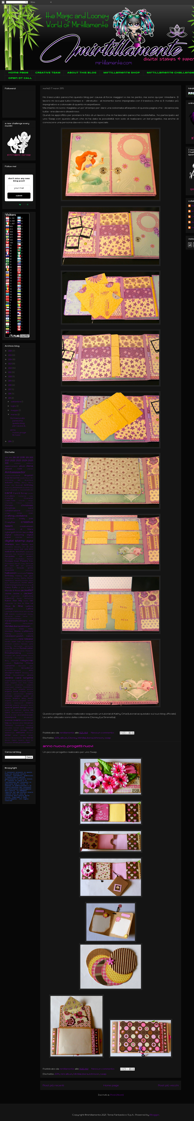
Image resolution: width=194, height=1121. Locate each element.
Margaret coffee (12, 616)
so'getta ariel (21, 680)
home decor (27, 582)
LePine (29, 609)
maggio (15, 410)
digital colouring (14, 535)
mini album (66, 1074)
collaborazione (12, 510)
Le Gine (17, 603)
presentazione (18, 651)
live (32, 611)
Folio (31, 561)
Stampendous (17, 712)
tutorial (29, 728)
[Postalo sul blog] (124, 732)
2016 (10, 394)
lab (31, 600)
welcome (20, 732)
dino (18, 544)
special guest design (16, 707)
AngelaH (28, 475)
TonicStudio (19, 725)
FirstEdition (20, 559)
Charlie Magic (26, 500)
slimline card (13, 678)
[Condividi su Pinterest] (132, 732)
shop (7, 675)
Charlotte (8, 503)
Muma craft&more (23, 631)
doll (31, 544)
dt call (30, 547)
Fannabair (9, 559)
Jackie (8, 593)
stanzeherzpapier (25, 715)
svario (17, 720)
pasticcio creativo (12, 644)
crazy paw (26, 518)
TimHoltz (9, 725)
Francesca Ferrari (12, 563)
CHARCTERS (10, 500)
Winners (30, 732)
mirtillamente (10, 629)
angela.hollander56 (12, 475)
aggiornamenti (11, 466)
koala (26, 600)
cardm (30, 493)
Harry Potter (27, 578)
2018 (10, 385)
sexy (31, 670)
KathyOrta (28, 598)
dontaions (9, 547)
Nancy (8, 633)
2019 (10, 381)
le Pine (18, 606)
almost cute (13, 469)
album (63, 737)
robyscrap (26, 660)
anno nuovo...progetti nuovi (68, 746)
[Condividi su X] (127, 732)
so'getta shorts (11, 700)
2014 (57, 1074)
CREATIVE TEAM (47, 73)
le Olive (25, 603)
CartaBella (10, 496)
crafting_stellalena (16, 516)
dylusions (9, 549)
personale (29, 646)
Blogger (154, 1114)
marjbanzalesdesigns (16, 621)
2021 (10, 372)
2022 (10, 368)
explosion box (10, 554)
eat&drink (10, 551)
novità (7, 641)
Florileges (9, 561)
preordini (8, 651)
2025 (10, 355)
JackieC (28, 593)
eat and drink (26, 549)
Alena (29, 466)
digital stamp (15, 540)
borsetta (26, 487)
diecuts (26, 532)
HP (23, 585)
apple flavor (25, 478)
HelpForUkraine (21, 580)
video (16, 730)
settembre (16, 402)
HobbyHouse (15, 582)
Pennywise (18, 646)
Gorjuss (20, 568)
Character (28, 498)
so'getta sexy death (23, 698)
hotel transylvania (13, 585)
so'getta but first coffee (21, 682)
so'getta (28, 678)
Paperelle (29, 641)
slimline (30, 675)
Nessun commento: (103, 732)
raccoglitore (19, 658)
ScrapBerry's (27, 668)
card (8, 492)
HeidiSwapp (9, 580)
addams (29, 463)
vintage (23, 730)
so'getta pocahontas (14, 694)
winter (8, 735)
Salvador (22, 666)
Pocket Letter (26, 648)
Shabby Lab (27, 673)
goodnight (9, 568)
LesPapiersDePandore (14, 611)
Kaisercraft (9, 598)
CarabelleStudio (26, 490)
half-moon (29, 570)
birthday (28, 485)
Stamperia (29, 712)
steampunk (10, 717)
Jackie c (17, 593)
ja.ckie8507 (27, 590)
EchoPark (20, 551)
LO (6, 614)
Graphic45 (9, 570)
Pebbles (24, 644)
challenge (9, 498)
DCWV (19, 532)
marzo (14, 414)
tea (10, 723)
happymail (9, 578)
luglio (14, 406)
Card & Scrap (20, 493)
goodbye (29, 565)
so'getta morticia (26, 691)
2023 (10, 364)
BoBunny (8, 487)
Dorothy (17, 547)
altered (30, 469)
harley (17, 578)
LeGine (29, 606)
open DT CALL (20, 78)
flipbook (30, 559)
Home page (18, 73)
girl (22, 565)
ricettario (29, 658)
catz (31, 496)
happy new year (24, 576)
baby (17, 482)
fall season (26, 556)
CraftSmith (10, 518)
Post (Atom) (117, 1094)
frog (23, 563)
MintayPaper (28, 623)
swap (108, 737)
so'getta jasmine (26, 689)
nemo (7, 639)
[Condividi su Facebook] (129, 732)
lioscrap (27, 611)
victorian (8, 730)
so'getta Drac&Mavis (24, 687)
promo (24, 655)
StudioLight (28, 717)
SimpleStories (18, 675)
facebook (21, 554)
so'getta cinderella (14, 685)
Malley (30, 614)
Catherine (22, 496)
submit (19, 196)
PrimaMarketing (13, 653)
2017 (10, 389)
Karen (19, 598)
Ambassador (15, 472)
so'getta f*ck (11, 689)
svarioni (24, 720)
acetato (17, 463)
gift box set (12, 565)
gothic (30, 568)
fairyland (29, 554)
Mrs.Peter (9, 631)
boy (31, 487)
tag (6, 723)
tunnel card (19, 728)
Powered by (14, 204)
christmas (27, 505)
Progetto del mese (12, 655)
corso (19, 513)
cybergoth (10, 532)
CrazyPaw (10, 522)
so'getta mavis (11, 691)
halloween (11, 573)
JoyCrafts (15, 596)
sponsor (18, 710)
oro (23, 641)
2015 (57, 737)
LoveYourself (21, 614)
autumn (8, 482)
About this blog (81, 73)
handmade (21, 573)
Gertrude (29, 563)
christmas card (19, 508)
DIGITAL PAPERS (24, 537)
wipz (24, 738)
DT (24, 547)
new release (25, 639)
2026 (10, 351)
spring (26, 710)
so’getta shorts (26, 700)
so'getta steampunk (14, 703)
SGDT (18, 673)
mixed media (26, 629)
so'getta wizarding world (23, 705)
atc (19, 480)
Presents (29, 651)
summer (9, 720)
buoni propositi (11, 490)
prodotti (30, 653)
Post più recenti (53, 1085)
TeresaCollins (17, 723)
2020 (10, 376)
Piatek (7, 648)
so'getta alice (10, 680)
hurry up (28, 585)
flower (16, 561)
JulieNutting (28, 596)
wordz (30, 738)
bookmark (17, 487)
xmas (15, 742)
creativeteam (26, 526)
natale (30, 633)
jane (6, 596)
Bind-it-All (19, 485)
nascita (19, 633)
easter (16, 549)
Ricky (7, 660)
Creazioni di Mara (19, 529)
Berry (24, 482)
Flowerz (24, 561)
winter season (19, 735)
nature (29, 636)
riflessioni (14, 660)
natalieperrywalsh (14, 636)
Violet (31, 730)
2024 (10, 359)
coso (31, 513)
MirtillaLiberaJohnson (91, 737)
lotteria (12, 614)
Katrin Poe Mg (13, 600)
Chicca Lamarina (24, 503)
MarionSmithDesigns (13, 618)
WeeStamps (9, 732)
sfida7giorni (9, 673)
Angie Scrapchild (12, 478)
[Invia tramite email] (121, 732)
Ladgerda (9, 603)
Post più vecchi (168, 1085)
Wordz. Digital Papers (14, 740)
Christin (9, 505)
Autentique (29, 480)
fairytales (10, 556)
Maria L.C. (28, 616)
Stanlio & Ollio (11, 715)
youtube (22, 742)
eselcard (29, 551)
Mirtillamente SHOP (121, 73)
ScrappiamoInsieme (13, 670)
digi (31, 532)
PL (11, 648)
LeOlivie (9, 609)
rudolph (8, 663)
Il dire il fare (24, 587)
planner (16, 648)
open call (16, 641)
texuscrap (28, 723)
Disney (72, 737)
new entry (14, 639)
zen (28, 742)
